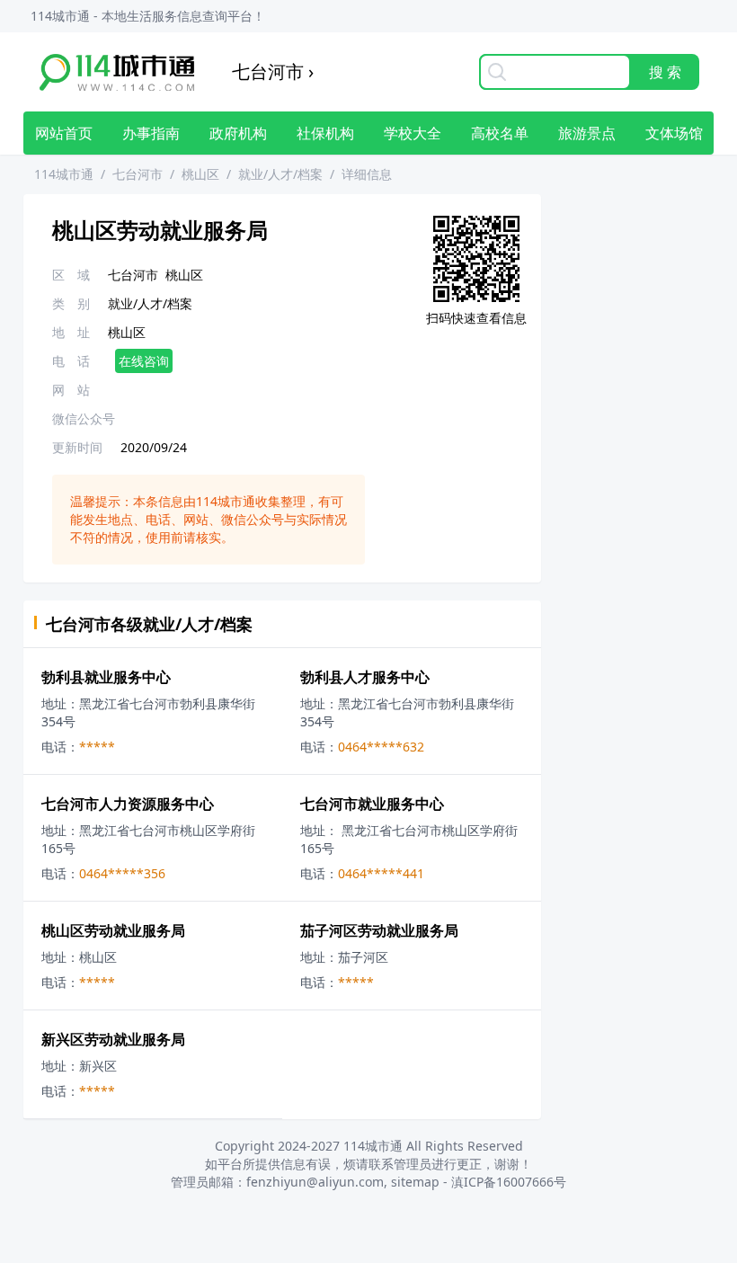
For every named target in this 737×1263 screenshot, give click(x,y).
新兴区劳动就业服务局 (113, 1039)
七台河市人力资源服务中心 (127, 804)
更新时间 (77, 447)
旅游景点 (587, 133)
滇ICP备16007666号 (508, 1181)
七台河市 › (273, 71)
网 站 (71, 389)
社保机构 (325, 133)
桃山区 (200, 173)
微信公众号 (83, 418)
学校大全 (412, 133)
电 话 (71, 360)
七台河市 (137, 173)
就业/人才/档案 (280, 173)
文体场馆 (674, 133)
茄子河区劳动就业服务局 (379, 930)
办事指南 (151, 133)
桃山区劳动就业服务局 (113, 930)
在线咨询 (144, 360)
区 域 (71, 274)
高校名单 (499, 133)
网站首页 (64, 133)
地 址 (71, 332)
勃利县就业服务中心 (106, 677)
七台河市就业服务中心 (372, 804)
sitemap (415, 1181)
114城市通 (63, 173)
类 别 (71, 303)
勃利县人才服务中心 (365, 677)
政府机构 (238, 133)
